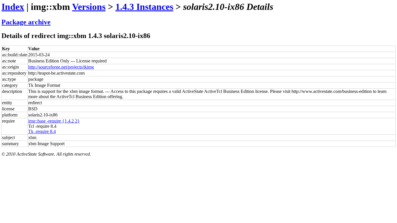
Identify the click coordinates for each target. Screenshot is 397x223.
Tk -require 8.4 (42, 131)
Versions (88, 6)
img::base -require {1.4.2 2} (54, 120)
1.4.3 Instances (144, 6)
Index (12, 6)
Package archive (26, 22)
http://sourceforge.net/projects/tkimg (61, 66)
